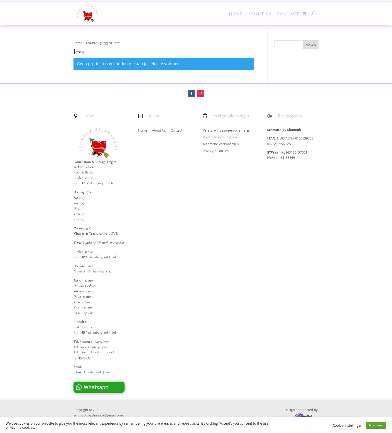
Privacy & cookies (216, 151)
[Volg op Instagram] (200, 93)
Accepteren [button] (376, 425)
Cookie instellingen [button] (347, 425)
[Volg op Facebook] (191, 93)
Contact (288, 13)
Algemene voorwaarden (221, 144)
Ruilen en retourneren (220, 137)
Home (236, 13)
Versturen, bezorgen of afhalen (226, 130)
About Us (260, 13)
